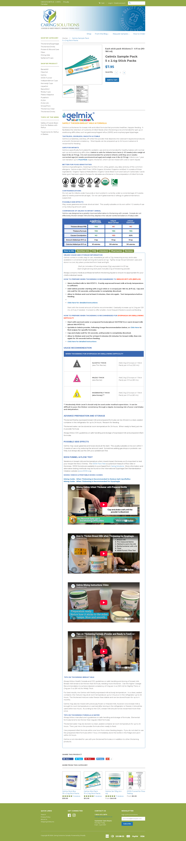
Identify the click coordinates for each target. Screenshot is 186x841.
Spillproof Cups (47, 58)
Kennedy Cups (47, 83)
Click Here (134, 327)
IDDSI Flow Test (98, 464)
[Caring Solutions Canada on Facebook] (69, 815)
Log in (110, 3)
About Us (44, 819)
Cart (102, 3)
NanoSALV (45, 89)
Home (65, 38)
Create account (119, 3)
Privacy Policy (45, 817)
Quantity (109, 72)
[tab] (68, 251)
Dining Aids (45, 55)
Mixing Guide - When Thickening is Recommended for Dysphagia (92, 481)
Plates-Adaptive (47, 95)
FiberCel (44, 72)
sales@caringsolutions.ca (103, 816)
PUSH (43, 100)
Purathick (45, 97)
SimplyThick (45, 106)
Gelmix (43, 75)
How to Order (139, 34)
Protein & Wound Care (50, 49)
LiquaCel (44, 86)
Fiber (43, 52)
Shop (89, 34)
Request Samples (120, 34)
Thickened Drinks (48, 47)
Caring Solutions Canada (62, 835)
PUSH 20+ (45, 103)
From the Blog (101, 34)
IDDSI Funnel (46, 78)
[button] (67, 796)
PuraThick (82, 160)
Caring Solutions (117, 466)
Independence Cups (49, 81)
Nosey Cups (46, 92)
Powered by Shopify (78, 835)
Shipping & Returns (47, 822)
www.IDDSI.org (84, 471)
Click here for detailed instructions (82, 303)
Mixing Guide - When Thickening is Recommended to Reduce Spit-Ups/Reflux (97, 479)
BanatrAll (44, 69)
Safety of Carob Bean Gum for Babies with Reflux (49, 125)
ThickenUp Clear (48, 109)
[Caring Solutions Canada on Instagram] (74, 815)
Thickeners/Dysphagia (50, 44)
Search (43, 814)
